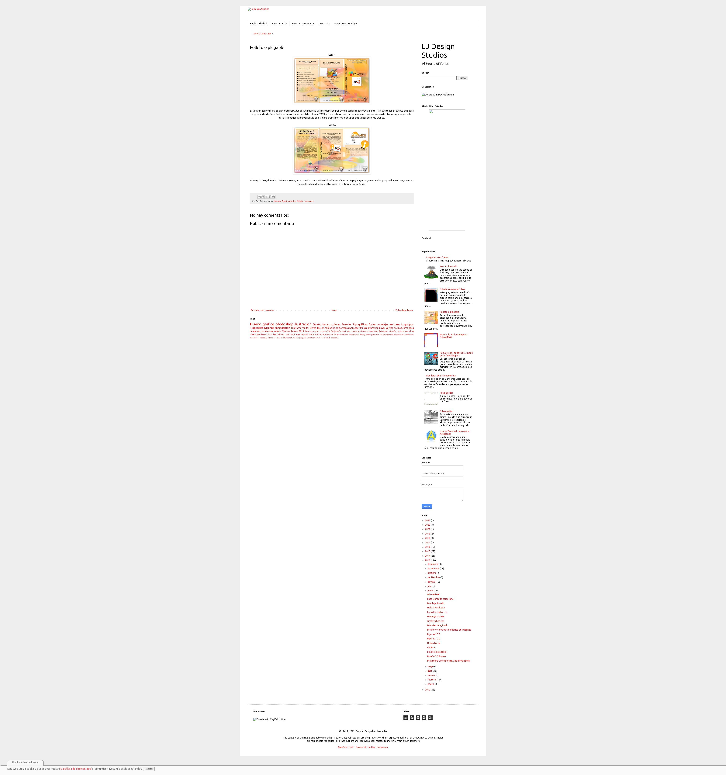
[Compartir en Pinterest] (273, 197)
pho (297, 338)
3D (328, 331)
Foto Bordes (446, 393)
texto (323, 338)
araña (387, 335)
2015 (428, 551)
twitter (371, 747)
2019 (428, 533)
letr (269, 338)
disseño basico (400, 335)
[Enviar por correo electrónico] (259, 197)
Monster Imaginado (437, 625)
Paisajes (383, 331)
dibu (392, 335)
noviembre (434, 568)
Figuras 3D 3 (433, 634)
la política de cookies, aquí (76, 768)
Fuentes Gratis (279, 23)
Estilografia (336, 331)
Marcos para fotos (369, 331)
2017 (428, 542)
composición (282, 327)
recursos (320, 334)
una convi (335, 338)
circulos (398, 328)
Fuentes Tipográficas (355, 324)
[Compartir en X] (266, 197)
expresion (373, 328)
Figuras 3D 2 (433, 638)
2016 (428, 547)
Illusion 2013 (297, 331)
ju (266, 338)
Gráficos (280, 334)
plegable (309, 201)
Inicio (334, 310)
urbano (323, 331)
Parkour (431, 647)
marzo (431, 675)
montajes (383, 324)
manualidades (283, 338)
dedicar (400, 331)
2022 (428, 525)
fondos (305, 328)
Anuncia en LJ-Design (345, 23)
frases (297, 334)
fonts (351, 747)
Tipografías (257, 327)
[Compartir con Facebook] (270, 197)
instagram (382, 747)
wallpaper (354, 328)
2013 (428, 560)
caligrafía (392, 331)
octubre (432, 573)
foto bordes (254, 338)
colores (336, 324)
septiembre (434, 577)
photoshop (284, 324)
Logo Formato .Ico (437, 612)
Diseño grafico (289, 201)
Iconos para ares (372, 335)
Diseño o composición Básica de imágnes (449, 629)
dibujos (277, 201)
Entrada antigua (404, 310)
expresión (276, 331)
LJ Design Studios (438, 50)
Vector (389, 328)
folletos (300, 201)
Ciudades (271, 334)
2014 (428, 556)
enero (431, 684)
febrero (432, 679)
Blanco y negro (312, 331)
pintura (312, 334)
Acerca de (324, 23)
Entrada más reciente (262, 310)
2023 (428, 520)
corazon (265, 331)
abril (430, 670)
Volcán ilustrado (448, 266)
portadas (344, 328)
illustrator (296, 328)
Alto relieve (433, 594)
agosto (432, 581)
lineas (273, 338)
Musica (364, 328)
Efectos (286, 331)
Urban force (433, 643)
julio (430, 586)
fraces (262, 338)
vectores (394, 324)
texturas (346, 331)
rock (318, 338)
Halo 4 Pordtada (436, 607)
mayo (431, 666)
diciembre (433, 564)
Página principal (258, 23)
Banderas (261, 334)
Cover (382, 328)
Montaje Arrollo (435, 603)
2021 (428, 529)
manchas (409, 331)
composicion (331, 328)
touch (328, 338)
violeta (253, 334)
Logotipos (407, 324)
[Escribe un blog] (263, 197)
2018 (428, 538)
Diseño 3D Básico (436, 656)
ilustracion (303, 324)
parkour (304, 334)
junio (431, 590)
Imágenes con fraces (437, 257)
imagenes (255, 331)
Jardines (289, 334)
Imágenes (356, 331)
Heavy (362, 335)
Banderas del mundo (334, 335)
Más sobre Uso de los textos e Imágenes (448, 660)
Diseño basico (321, 324)
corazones (408, 328)
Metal (382, 335)
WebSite (342, 747)
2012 (428, 689)
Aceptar (149, 768)
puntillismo (311, 338)
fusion (372, 324)
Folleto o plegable (449, 312)
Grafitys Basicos (435, 621)
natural (292, 338)
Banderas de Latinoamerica (441, 375)
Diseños (269, 327)
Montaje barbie (435, 616)
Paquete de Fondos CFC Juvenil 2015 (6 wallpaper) (456, 354)
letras (313, 328)
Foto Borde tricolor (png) (440, 599)
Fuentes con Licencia (303, 23)
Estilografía (446, 411)
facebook (361, 747)
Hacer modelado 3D (351, 335)
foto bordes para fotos (452, 289)
